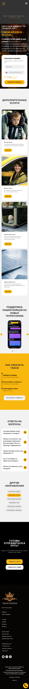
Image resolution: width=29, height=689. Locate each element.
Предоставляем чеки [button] (9, 561)
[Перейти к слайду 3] (15, 630)
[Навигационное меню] (26, 3)
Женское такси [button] (8, 468)
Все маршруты (12, 16)
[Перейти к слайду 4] (16, 630)
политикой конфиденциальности (12, 217)
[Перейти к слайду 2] (13, 630)
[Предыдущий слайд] (1, 614)
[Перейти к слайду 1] (12, 630)
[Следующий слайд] (28, 614)
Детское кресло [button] (8, 421)
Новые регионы (20, 16)
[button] (14, 677)
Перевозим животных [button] (9, 514)
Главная (5, 16)
